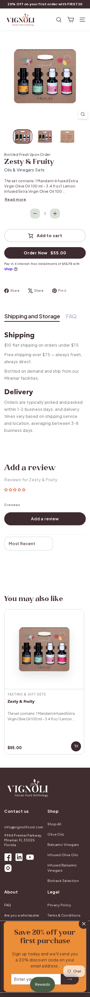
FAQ (7, 905)
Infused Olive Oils (63, 855)
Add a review (45, 518)
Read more (15, 199)
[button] (15, 489)
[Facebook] (8, 857)
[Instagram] (8, 868)
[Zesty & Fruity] (44, 682)
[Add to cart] (76, 746)
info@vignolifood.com (23, 827)
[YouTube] (30, 857)
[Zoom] (83, 114)
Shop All (55, 824)
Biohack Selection (63, 881)
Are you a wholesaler (21, 915)
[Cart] (70, 19)
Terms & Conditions (64, 915)
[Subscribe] (70, 979)
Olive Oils (56, 834)
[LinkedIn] (19, 857)
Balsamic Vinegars (63, 845)
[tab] (32, 316)
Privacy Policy (59, 905)
